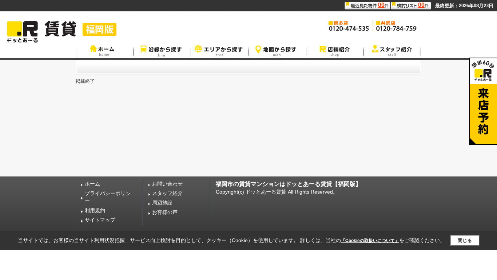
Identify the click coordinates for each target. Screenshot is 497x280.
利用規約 (95, 210)
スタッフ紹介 (167, 193)
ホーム (92, 184)
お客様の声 (165, 212)
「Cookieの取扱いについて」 (370, 240)
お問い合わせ (167, 184)
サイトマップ (100, 220)
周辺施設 (162, 203)
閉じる (465, 240)
